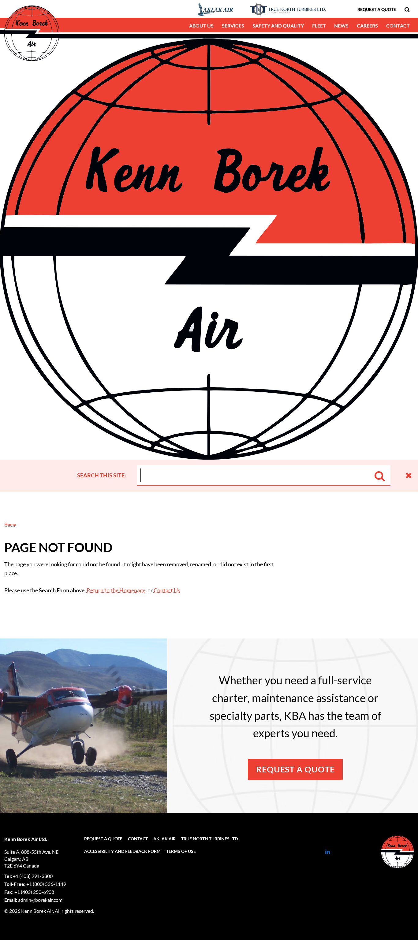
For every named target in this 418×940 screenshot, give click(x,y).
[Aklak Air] (192, 9)
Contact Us (167, 590)
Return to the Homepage (116, 590)
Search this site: (101, 475)
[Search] (379, 474)
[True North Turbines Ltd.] (285, 9)
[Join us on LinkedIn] (327, 852)
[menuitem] (407, 9)
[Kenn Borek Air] (394, 851)
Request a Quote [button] (295, 769)
